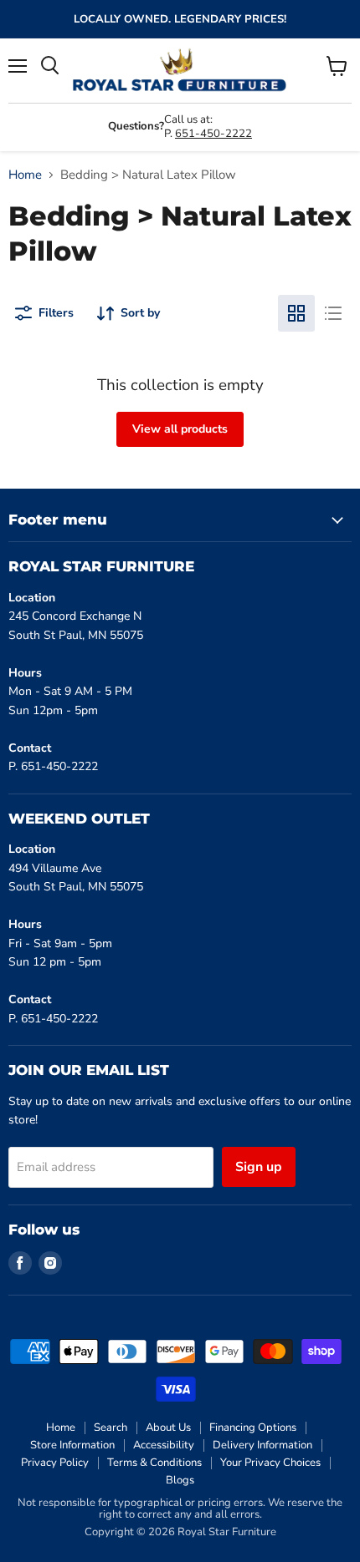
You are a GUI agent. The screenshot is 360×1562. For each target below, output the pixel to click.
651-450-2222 (213, 133)
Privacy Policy (55, 1462)
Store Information (72, 1445)
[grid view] (296, 313)
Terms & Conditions (154, 1462)
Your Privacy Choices (270, 1462)
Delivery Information (262, 1445)
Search (110, 1427)
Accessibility (163, 1445)
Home (25, 175)
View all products (180, 429)
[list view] (333, 313)
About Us (168, 1427)
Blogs (180, 1480)
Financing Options (252, 1427)
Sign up (258, 1167)
